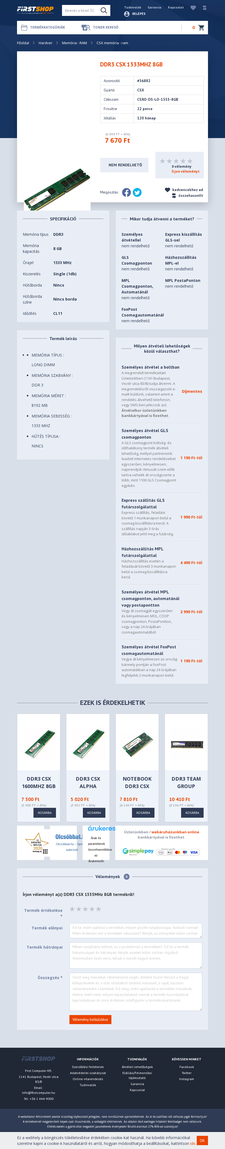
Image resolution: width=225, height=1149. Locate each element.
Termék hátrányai (45, 947)
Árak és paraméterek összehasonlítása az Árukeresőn (100, 849)
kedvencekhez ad (187, 189)
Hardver (45, 42)
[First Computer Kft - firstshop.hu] (35, 10)
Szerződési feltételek (88, 1067)
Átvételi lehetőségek (137, 1067)
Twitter (187, 1073)
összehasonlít (190, 195)
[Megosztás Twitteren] (137, 192)
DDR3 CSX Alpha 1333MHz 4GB (88, 786)
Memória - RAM (74, 42)
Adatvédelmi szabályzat (88, 1073)
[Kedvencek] (190, 7)
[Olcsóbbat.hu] (71, 836)
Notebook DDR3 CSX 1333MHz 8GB (137, 786)
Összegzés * (50, 977)
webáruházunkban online (175, 831)
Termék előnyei (47, 928)
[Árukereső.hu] (96, 830)
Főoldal (23, 42)
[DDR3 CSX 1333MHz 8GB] (57, 190)
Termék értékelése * (43, 913)
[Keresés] (103, 10)
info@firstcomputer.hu (38, 1093)
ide (192, 1143)
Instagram (186, 1079)
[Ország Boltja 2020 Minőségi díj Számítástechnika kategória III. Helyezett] (36, 842)
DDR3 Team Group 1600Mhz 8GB (186, 786)
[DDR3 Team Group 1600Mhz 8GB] (186, 743)
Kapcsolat (176, 7)
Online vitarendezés (88, 1079)
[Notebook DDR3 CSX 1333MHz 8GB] (137, 743)
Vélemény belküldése (90, 1019)
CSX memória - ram (112, 42)
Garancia (154, 7)
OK (202, 1140)
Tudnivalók (132, 7)
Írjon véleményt (185, 171)
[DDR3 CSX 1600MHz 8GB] (39, 743)
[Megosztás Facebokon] (126, 192)
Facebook (186, 1067)
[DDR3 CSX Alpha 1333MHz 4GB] (88, 743)
